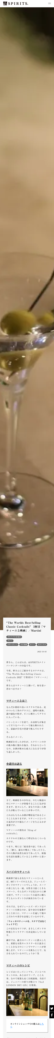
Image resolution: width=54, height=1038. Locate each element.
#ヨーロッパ (12, 644)
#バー (32, 644)
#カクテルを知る (14, 637)
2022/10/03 (41, 651)
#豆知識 (23, 644)
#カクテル (42, 644)
